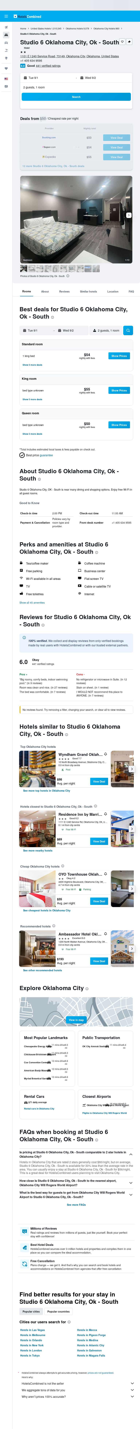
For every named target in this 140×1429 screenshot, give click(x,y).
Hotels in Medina (87, 1340)
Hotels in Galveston (89, 1350)
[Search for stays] (6, 35)
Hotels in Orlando (31, 1340)
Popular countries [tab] (58, 1311)
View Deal (99, 781)
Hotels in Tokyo (30, 1355)
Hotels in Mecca (87, 1330)
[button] (6, 16)
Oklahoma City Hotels (104, 28)
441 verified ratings (48, 66)
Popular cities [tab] (31, 1311)
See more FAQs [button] (76, 1204)
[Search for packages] (6, 50)
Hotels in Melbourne (32, 1335)
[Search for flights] (6, 27)
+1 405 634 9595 (31, 60)
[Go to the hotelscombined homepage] (27, 16)
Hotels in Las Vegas (32, 1330)
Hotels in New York (32, 1345)
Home (23, 28)
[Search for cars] (6, 42)
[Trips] (6, 68)
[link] (46, 790)
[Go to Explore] (6, 58)
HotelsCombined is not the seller (43, 1383)
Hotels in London (31, 1350)
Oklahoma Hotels (74, 28)
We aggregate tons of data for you (43, 1390)
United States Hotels (41, 28)
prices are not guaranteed (100, 1372)
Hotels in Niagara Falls (91, 1355)
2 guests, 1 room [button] (34, 87)
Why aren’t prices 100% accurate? (44, 1396)
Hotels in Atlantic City (90, 1345)
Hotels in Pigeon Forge (91, 1335)
